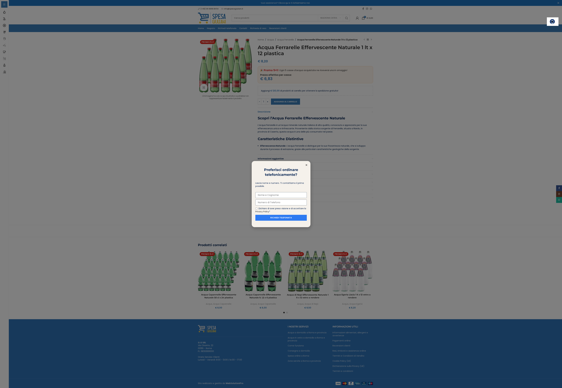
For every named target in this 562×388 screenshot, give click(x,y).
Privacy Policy (262, 211)
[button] (306, 165)
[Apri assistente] (552, 21)
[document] (281, 194)
